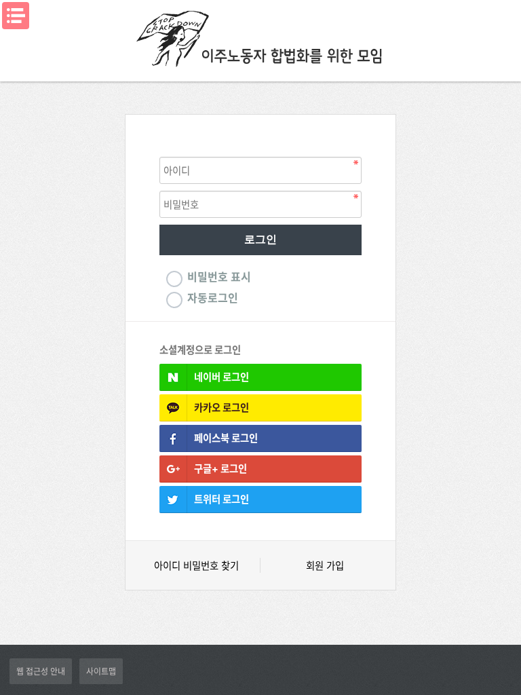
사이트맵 (101, 671)
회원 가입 (325, 565)
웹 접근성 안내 (40, 671)
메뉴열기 (15, 15)
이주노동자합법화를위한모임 (260, 37)
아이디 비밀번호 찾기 (196, 565)
